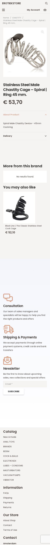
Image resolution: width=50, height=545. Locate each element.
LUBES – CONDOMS (13, 465)
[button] (46, 3)
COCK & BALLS (10, 456)
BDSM (6, 451)
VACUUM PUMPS (11, 475)
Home (6, 17)
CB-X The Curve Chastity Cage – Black (25, 225)
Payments (8, 502)
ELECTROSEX (9, 460)
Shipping (7, 497)
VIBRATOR (8, 479)
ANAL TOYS (9, 441)
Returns (7, 507)
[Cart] (45, 10)
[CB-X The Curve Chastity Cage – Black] (26, 207)
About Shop (9, 520)
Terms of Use (10, 529)
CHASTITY (16, 17)
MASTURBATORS (11, 470)
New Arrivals (9, 437)
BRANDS (7, 446)
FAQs (6, 493)
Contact (7, 525)
